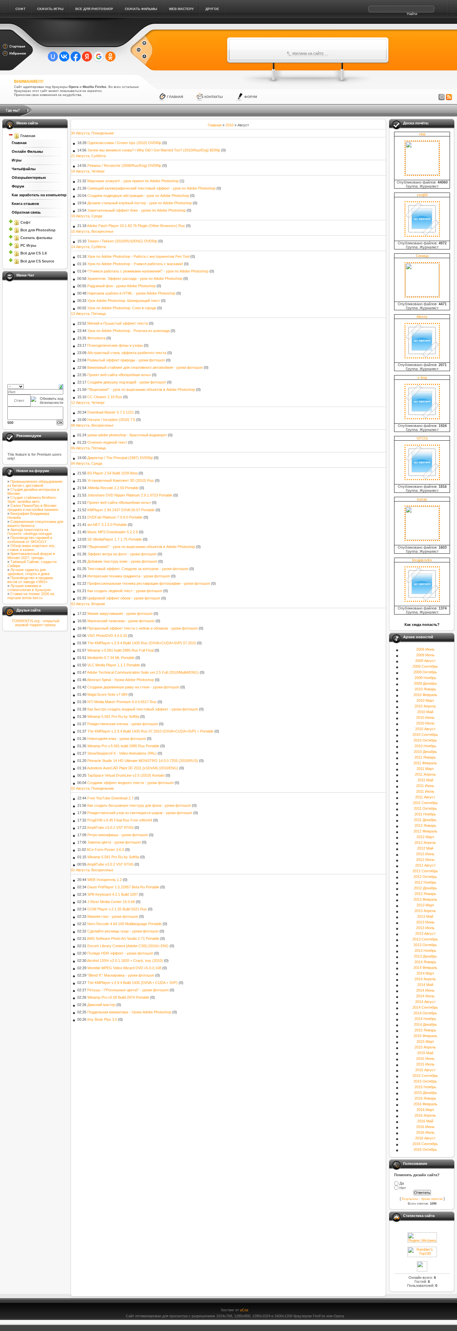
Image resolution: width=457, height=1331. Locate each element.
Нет (402, 1188)
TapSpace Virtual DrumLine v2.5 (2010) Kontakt (126, 775)
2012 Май (425, 848)
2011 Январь (425, 757)
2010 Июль (425, 723)
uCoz (244, 1310)
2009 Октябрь (425, 672)
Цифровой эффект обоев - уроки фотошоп (123, 598)
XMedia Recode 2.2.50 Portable (113, 488)
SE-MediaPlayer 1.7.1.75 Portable (114, 539)
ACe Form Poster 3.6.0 (105, 850)
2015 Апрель (425, 1047)
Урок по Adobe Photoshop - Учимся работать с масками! (135, 264)
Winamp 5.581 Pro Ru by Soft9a (113, 716)
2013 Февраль (425, 899)
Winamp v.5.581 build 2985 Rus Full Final (120, 650)
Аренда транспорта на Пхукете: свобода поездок (29, 532)
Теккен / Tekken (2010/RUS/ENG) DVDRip (122, 241)
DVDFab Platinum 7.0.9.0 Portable (115, 517)
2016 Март (425, 1110)
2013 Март (425, 905)
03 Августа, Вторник (88, 604)
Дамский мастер (101, 1005)
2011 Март (425, 769)
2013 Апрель (425, 911)
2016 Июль (425, 1132)
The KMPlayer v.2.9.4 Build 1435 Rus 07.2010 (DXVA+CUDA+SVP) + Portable (150, 731)
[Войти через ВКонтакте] (64, 56)
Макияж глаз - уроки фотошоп (112, 916)
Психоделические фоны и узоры (115, 345)
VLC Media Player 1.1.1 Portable (113, 665)
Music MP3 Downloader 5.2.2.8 (112, 532)
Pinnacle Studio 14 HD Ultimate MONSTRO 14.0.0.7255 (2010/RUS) (142, 761)
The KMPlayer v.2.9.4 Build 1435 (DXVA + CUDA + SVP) (132, 983)
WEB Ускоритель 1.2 (104, 880)
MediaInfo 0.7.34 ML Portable (110, 658)
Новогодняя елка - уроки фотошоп (116, 739)
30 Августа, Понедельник (92, 133)
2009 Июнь (425, 649)
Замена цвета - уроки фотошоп (114, 842)
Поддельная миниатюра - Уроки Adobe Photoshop (129, 1012)
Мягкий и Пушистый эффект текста (117, 323)
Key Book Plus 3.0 (102, 1019)
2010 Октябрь (425, 740)
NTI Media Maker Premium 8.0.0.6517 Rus (122, 702)
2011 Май (425, 780)
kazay (422, 499)
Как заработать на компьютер (37, 195)
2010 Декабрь (425, 752)
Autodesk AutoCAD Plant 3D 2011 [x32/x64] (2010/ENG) (132, 768)
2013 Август (425, 933)
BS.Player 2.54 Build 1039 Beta (112, 473)
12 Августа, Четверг (88, 403)
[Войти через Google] (98, 56)
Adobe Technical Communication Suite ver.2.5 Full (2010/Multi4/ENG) (143, 672)
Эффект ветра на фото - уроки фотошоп (122, 554)
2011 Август (425, 797)
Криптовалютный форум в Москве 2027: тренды (31, 556)
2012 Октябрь (425, 877)
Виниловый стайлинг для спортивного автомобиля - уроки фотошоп (145, 367)
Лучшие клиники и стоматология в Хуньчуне (29, 588)
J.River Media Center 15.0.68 (111, 902)
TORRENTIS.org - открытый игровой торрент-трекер (35, 623)
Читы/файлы (23, 169)
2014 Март (425, 973)
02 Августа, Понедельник (92, 788)
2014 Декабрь (425, 1024)
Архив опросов (432, 1199)
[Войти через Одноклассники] (110, 56)
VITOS (422, 438)
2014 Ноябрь (425, 1019)
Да (401, 1183)
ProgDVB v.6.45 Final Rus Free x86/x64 (119, 820)
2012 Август (425, 865)
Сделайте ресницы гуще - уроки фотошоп (123, 931)
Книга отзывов (25, 204)
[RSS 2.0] (449, 97)
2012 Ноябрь (425, 882)
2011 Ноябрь (425, 814)
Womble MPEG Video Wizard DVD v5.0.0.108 (124, 968)
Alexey (422, 317)
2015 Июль (425, 1064)
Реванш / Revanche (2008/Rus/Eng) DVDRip (124, 165)
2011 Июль (425, 791)
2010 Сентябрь (425, 735)
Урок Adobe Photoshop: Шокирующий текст (123, 301)
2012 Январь (425, 825)
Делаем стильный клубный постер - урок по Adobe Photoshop (139, 203)
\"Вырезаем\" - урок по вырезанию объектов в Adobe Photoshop (141, 389)
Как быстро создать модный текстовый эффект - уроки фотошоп (142, 709)
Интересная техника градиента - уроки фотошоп (128, 576)
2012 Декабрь (425, 888)
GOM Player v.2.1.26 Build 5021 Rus (117, 909)
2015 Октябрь (425, 1081)
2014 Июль (425, 996)
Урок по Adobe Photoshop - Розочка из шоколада (128, 331)
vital (422, 134)
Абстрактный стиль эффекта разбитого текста (126, 353)
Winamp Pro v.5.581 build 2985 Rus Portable (123, 746)
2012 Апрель (425, 843)
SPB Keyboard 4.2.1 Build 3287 (112, 894)
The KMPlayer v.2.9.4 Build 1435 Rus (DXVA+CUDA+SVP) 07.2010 (141, 643)
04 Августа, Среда (86, 463)
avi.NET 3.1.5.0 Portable (107, 525)
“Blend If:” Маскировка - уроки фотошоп (120, 975)
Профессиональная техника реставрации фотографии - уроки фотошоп (148, 583)
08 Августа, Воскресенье (92, 425)
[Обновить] (61, 386)
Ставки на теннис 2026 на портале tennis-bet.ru (30, 596)
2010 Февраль (425, 695)
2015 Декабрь (425, 1093)
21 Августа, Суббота (88, 156)
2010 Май (425, 712)
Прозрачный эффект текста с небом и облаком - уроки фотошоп (142, 628)
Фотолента (96, 338)
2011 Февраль (425, 763)
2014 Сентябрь (425, 1007)
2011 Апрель (425, 774)
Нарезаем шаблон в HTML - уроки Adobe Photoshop (131, 293)
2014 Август (425, 1002)
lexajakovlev (422, 560)
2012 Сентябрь (425, 871)
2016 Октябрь (425, 1149)
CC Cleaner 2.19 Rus (104, 397)
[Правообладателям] (441, 97)
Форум (250, 97)
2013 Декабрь (425, 956)
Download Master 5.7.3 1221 (110, 412)
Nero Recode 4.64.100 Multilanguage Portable (124, 924)
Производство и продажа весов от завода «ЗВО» (30, 580)
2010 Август (425, 729)
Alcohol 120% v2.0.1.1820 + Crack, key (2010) (125, 961)
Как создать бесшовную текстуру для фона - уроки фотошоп (139, 805)
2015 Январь (425, 1030)
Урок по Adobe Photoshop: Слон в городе (121, 308)
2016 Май (425, 1121)
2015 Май (425, 1053)
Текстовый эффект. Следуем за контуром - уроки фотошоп (137, 569)
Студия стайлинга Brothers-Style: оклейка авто (32, 499)
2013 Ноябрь (425, 951)
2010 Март (425, 700)
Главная (175, 97)
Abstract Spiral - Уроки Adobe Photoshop (120, 680)
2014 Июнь (425, 990)
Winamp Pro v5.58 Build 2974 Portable (118, 997)
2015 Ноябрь (425, 1087)
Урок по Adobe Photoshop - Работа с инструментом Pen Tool (138, 256)
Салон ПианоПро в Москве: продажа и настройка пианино (32, 508)
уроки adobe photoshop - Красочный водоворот (127, 435)
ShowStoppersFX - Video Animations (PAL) (122, 753)
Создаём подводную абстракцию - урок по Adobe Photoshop (138, 196)
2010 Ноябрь (425, 746)
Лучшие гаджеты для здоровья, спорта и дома (28, 572)
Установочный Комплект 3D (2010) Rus (120, 480)
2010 (229, 125)
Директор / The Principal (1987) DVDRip (120, 458)
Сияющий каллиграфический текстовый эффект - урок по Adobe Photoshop (151, 188)
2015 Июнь (425, 1059)
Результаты (410, 1199)
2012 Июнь (425, 854)
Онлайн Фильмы (27, 151)
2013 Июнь (425, 922)
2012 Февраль (425, 831)
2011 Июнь (425, 786)
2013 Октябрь (425, 945)
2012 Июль (425, 860)
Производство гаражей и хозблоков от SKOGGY (29, 540)
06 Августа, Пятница (88, 448)
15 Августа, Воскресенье (92, 231)
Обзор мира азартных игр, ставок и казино (31, 548)
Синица (422, 256)
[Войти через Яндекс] (87, 56)
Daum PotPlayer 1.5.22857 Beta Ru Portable (123, 887)
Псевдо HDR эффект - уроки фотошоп (120, 953)
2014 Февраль (425, 968)
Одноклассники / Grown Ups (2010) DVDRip (124, 143)
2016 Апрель (425, 1115)
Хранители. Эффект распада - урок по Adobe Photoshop (134, 278)
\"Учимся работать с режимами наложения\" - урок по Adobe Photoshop (147, 271)
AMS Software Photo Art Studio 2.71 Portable (123, 938)
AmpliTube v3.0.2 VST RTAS (110, 827)
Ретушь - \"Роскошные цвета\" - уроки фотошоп (128, 990)
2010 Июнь (425, 717)
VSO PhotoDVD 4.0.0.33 (107, 636)
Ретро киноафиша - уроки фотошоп (117, 835)
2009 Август (425, 661)
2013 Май (425, 916)
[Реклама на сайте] (308, 53)
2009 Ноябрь (425, 678)
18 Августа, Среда (86, 216)
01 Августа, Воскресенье (92, 870)
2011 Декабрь (425, 820)
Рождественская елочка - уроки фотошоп (122, 724)
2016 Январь (425, 1098)
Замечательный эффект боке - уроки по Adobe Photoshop (136, 210)
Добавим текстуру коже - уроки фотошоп (122, 561)
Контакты (213, 97)
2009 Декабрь (425, 683)
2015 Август (425, 1070)
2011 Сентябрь (425, 803)
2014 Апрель (425, 979)
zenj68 (422, 195)
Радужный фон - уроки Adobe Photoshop (121, 286)
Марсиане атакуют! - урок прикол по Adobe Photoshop (133, 181)
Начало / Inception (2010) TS (111, 420)
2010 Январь (425, 689)
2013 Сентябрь (425, 939)
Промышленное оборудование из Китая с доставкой (35, 483)
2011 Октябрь (425, 808)
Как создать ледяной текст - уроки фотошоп (124, 591)
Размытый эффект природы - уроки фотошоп (126, 360)
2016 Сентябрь (425, 1144)
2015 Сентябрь (425, 1076)
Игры (16, 160)
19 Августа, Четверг (88, 171)
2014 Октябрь (425, 1013)
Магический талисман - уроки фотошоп (121, 621)
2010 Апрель (425, 706)
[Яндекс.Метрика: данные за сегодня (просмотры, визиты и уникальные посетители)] (422, 1237)
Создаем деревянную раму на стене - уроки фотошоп (133, 687)
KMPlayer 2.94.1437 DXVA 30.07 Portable (121, 510)
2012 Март (425, 837)
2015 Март (425, 1041)
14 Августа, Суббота (88, 247)
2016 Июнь (425, 1127)
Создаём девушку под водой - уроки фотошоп (126, 382)
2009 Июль (425, 655)
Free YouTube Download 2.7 (110, 798)
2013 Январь (425, 894)
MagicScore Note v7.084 (107, 694)
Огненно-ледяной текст (107, 442)
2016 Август (425, 1138)
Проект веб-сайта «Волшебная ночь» (119, 375)
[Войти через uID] (53, 56)
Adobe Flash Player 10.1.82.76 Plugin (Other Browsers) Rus (136, 226)
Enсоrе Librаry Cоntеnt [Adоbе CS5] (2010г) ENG (128, 946)
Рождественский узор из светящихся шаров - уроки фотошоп (139, 813)
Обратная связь (26, 212)
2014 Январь (425, 962)
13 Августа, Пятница (88, 314)
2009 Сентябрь (425, 666)
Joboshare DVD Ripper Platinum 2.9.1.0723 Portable (129, 495)
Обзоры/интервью (29, 178)
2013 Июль (425, 928)
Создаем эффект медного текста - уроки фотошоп (130, 783)
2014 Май (425, 985)
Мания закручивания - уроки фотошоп (120, 614)
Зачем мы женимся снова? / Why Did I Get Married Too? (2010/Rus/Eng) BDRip (153, 150)
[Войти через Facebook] (76, 56)
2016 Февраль (425, 1104)
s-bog (422, 377)
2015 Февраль (425, 1036)
